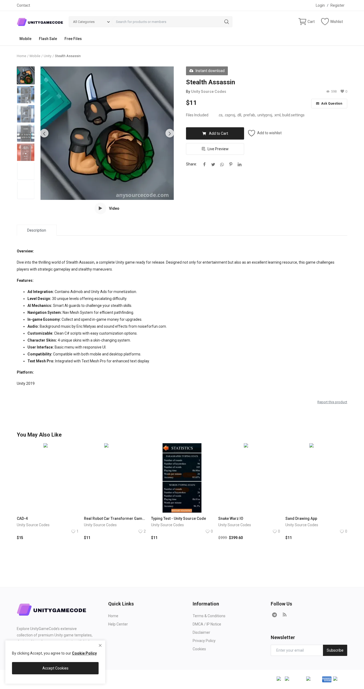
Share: (191, 164)
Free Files (73, 39)
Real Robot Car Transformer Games (115, 518)
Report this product (332, 402)
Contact (23, 5)
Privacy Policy (204, 641)
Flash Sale (48, 39)
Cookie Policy (84, 653)
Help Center (118, 624)
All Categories (84, 22)
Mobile (25, 39)
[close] (100, 645)
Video (114, 208)
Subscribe (335, 650)
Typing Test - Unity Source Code (178, 518)
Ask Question (331, 103)
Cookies (199, 649)
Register (337, 5)
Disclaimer (201, 632)
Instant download (210, 71)
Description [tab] (36, 230)
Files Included (197, 115)
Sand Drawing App (301, 518)
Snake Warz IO (230, 518)
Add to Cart (218, 133)
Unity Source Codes (208, 91)
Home (21, 56)
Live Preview (218, 149)
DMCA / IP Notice (207, 624)
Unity (47, 56)
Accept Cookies (55, 668)
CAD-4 (22, 518)
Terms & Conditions (209, 616)
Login (320, 5)
